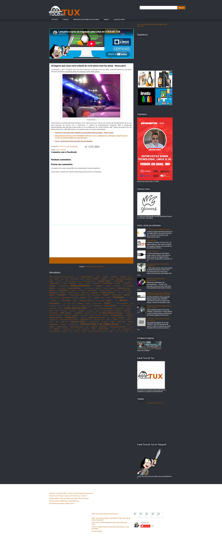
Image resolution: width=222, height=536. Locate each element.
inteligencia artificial (86, 300)
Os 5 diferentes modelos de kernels (159, 229)
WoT (117, 331)
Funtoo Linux (116, 295)
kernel (123, 300)
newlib (51, 310)
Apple (129, 276)
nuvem (97, 310)
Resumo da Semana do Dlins (69, 319)
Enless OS (85, 292)
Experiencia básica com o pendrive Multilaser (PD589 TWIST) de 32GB (158, 294)
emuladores (53, 292)
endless (62, 292)
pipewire (92, 315)
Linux (58, 149)
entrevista (94, 292)
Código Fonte (104, 281)
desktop (99, 286)
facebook (128, 292)
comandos (119, 281)
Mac (78, 306)
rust (50, 321)
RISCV (116, 319)
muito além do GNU (76, 308)
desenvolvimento (80, 285)
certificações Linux (89, 281)
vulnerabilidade (54, 331)
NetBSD (128, 308)
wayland (64, 331)
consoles (64, 283)
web (70, 331)
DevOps (108, 286)
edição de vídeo (105, 290)
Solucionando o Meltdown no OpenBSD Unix (64, 501)
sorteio (128, 324)
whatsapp (76, 331)
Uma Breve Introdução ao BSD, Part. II (62, 503)
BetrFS (82, 279)
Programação (70, 317)
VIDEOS (106, 19)
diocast (106, 288)
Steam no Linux (62, 327)
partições (67, 315)
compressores (54, 283)
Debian (52, 286)
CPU (80, 283)
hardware (118, 297)
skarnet (63, 324)
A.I (78, 276)
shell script (121, 321)
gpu (102, 297)
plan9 (98, 315)
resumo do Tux (86, 319)
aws (62, 279)
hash (132, 297)
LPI (69, 306)
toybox (56, 329)
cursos (118, 283)
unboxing (86, 329)
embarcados (117, 290)
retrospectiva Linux (99, 319)
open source (65, 313)
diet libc (98, 288)
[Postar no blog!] (92, 146)
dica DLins (62, 288)
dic (124, 286)
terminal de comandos (118, 327)
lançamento (54, 303)
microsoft (52, 308)
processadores (116, 315)
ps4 (108, 317)
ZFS (126, 331)
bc (66, 279)
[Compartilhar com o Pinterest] (98, 146)
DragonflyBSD (63, 290)
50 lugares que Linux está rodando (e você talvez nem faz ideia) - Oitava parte (84, 132)
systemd (94, 327)
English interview (73, 292)
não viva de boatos (106, 308)
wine (111, 331)
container (72, 283)
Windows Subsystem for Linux (97, 331)
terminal (102, 327)
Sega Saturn (64, 321)
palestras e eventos (55, 315)
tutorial (66, 329)
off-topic (127, 310)
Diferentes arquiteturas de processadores (156, 279)
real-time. (114, 317)
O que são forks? (152, 251)
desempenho (64, 286)
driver (74, 290)
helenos (53, 300)
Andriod (114, 276)
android (123, 276)
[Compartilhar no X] (94, 146)
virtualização (127, 329)
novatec (81, 310)
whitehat (83, 331)
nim (57, 310)
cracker (88, 283)
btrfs (104, 279)
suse (87, 327)
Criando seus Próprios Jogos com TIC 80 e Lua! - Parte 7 (68, 496)
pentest (75, 315)
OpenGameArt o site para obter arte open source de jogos (69, 498)
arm (50, 279)
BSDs (96, 279)
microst (60, 308)
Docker (51, 290)
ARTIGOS (55, 19)
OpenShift (88, 313)
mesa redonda (110, 306)
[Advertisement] (91, 241)
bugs (111, 279)
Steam (51, 327)
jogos (109, 300)
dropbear (82, 290)
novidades (90, 310)
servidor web (94, 321)
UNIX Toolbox (103, 329)
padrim (128, 313)
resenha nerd (53, 319)
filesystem (61, 295)
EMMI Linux (127, 290)
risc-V (109, 319)
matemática (98, 306)
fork (89, 295)
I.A (59, 300)
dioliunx (112, 288)
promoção (83, 317)
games (127, 295)
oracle (95, 313)
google (96, 297)
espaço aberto (108, 292)
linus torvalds (97, 303)
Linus (87, 303)
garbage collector (54, 297)
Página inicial (91, 260)
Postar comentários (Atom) (94, 266)
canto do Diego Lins (72, 281)
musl (95, 308)
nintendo (73, 310)
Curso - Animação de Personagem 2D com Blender (73, 141)
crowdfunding (108, 283)
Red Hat (63, 149)
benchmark (74, 279)
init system (66, 300)
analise (105, 276)
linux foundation (122, 303)
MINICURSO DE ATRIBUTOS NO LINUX (86, 19)
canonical (59, 281)
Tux (72, 329)
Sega (57, 321)
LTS (73, 306)
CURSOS (66, 19)
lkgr (64, 306)
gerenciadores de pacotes (69, 297)
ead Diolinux (92, 290)
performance (84, 315)
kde (117, 300)
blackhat (88, 279)
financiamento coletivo (77, 295)
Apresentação (151, 240)
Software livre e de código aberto (99, 324)
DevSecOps (117, 286)
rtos (122, 319)
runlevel (128, 319)
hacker (108, 297)
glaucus (83, 297)
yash (122, 331)
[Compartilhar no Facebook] (96, 146)
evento (121, 292)
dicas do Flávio (74, 288)
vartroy (114, 329)
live (59, 306)
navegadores (119, 308)
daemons (127, 283)
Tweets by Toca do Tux (155, 403)
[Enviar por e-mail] (89, 146)
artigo (57, 279)
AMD (98, 276)
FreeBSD (106, 295)
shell (112, 321)
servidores (104, 321)
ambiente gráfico (87, 276)
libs (74, 303)
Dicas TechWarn (89, 288)
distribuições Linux (124, 288)
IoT (96, 300)
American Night (97, 531)
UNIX (93, 329)
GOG (89, 297)
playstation (105, 315)
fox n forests (97, 295)
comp (129, 281)
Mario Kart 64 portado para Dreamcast (105, 513)
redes (129, 317)
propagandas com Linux (96, 317)
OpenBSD (78, 313)
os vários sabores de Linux (110, 313)
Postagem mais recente (60, 260)
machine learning (86, 306)
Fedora (51, 295)
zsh (132, 331)
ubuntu (78, 329)
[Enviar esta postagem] (85, 146)
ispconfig (102, 300)
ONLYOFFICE (53, 313)
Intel (74, 300)
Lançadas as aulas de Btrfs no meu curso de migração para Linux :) (71, 493)
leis (64, 303)
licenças (80, 303)
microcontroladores (126, 306)
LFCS (69, 303)
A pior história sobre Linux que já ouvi (61, 276)
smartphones (73, 324)
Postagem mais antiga (122, 260)
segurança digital (78, 321)
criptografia (96, 283)
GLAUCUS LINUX (119, 19)
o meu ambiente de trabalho (111, 310)
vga (119, 329)
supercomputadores (76, 327)
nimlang (64, 310)
